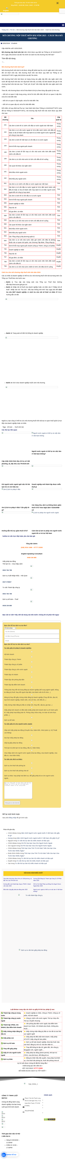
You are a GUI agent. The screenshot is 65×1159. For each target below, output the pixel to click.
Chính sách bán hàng (51, 1100)
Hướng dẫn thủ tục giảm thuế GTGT (15, 531)
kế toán (9, 427)
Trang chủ (5, 30)
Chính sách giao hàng (51, 1102)
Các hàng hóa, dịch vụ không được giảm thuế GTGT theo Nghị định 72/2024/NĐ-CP (46, 507)
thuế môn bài (19, 427)
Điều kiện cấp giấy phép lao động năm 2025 (15, 889)
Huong (10, 838)
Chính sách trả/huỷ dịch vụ (53, 1105)
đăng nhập (12, 818)
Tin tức (12, 30)
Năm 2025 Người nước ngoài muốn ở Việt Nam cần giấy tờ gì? (38, 838)
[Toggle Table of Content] (3, 62)
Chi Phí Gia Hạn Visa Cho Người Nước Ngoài (36, 843)
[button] (57, 3)
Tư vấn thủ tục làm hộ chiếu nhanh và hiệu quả (33, 841)
